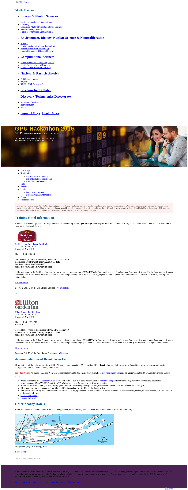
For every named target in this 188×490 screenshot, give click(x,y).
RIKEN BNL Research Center (34, 84)
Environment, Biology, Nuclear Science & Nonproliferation (62, 37)
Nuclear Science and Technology (35, 48)
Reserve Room (21, 282)
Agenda (24, 186)
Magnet (24, 107)
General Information (29, 398)
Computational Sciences (37, 57)
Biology (24, 43)
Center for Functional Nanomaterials (36, 22)
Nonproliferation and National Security (37, 51)
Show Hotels (21, 452)
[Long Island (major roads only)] (64, 444)
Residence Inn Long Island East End (31, 244)
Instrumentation (27, 105)
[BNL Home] (22, 2)
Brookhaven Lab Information (38, 195)
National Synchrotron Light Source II (37, 32)
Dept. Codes (50, 113)
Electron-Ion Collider (36, 90)
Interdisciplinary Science (31, 29)
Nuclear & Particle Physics (40, 73)
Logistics (24, 189)
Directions (64, 288)
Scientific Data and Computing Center (37, 62)
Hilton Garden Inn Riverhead (27, 312)
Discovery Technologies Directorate (46, 96)
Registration (26, 173)
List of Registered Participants (39, 179)
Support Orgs (30, 113)
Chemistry (25, 24)
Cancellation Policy (29, 395)
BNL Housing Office (45, 381)
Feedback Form (27, 200)
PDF (45, 446)
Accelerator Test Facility (31, 102)
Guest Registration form (110, 373)
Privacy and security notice (26, 482)
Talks (23, 184)
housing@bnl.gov (108, 381)
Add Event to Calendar (36, 181)
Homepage (25, 170)
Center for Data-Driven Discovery (35, 65)
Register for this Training (37, 176)
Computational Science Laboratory (36, 67)
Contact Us (25, 197)
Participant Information (36, 192)
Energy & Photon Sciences (39, 16)
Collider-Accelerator (29, 79)
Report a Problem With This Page (65, 482)
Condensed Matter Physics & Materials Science (41, 27)
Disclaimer (44, 482)
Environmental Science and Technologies (38, 46)
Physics (24, 82)
